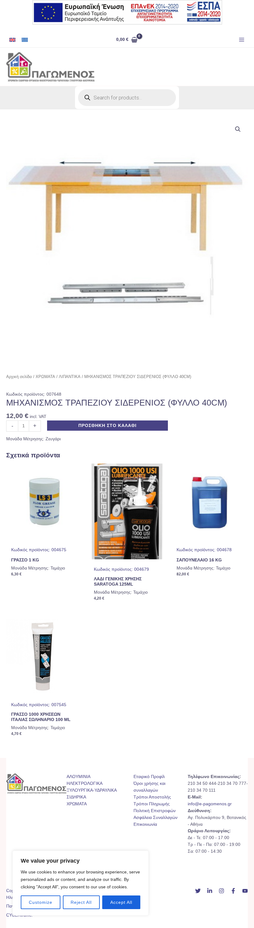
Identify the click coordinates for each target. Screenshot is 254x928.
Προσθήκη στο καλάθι (107, 425)
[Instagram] (221, 891)
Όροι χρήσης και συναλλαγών (149, 787)
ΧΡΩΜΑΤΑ (45, 377)
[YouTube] (245, 891)
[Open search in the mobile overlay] (127, 97)
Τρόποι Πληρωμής (152, 804)
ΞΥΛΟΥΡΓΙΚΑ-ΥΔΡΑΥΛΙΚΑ (92, 790)
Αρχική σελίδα (19, 377)
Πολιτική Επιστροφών (155, 810)
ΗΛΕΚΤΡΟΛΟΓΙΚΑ (85, 783)
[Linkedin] (209, 891)
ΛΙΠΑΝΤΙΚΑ (70, 377)
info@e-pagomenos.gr (210, 804)
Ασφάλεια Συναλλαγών (155, 817)
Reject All (81, 902)
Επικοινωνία (145, 824)
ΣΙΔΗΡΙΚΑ (76, 797)
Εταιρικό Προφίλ (149, 776)
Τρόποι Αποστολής (152, 797)
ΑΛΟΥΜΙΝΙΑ (78, 776)
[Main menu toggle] (242, 40)
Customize (40, 902)
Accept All (121, 902)
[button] (237, 129)
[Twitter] (198, 891)
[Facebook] (233, 891)
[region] (80, 883)
